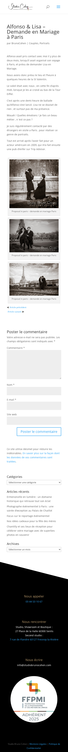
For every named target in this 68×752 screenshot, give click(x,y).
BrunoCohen (19, 43)
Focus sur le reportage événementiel (28, 516)
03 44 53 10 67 (34, 601)
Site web (12, 414)
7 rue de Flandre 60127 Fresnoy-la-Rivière (34, 639)
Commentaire (16, 347)
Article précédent (18, 307)
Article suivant (14, 311)
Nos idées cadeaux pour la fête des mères (31, 521)
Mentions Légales (38, 743)
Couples (33, 43)
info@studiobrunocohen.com (34, 665)
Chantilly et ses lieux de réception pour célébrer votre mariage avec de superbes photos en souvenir (31, 530)
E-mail (11, 399)
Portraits (45, 43)
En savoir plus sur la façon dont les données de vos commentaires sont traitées (33, 457)
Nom (10, 384)
